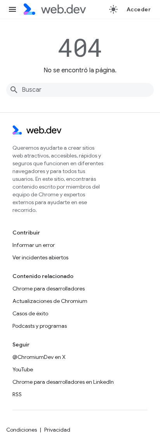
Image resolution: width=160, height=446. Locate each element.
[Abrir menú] (12, 9)
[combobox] (80, 90)
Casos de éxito (30, 313)
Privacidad (57, 430)
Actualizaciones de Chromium (49, 300)
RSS (17, 394)
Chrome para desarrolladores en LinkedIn (63, 381)
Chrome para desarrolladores (48, 288)
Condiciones (21, 430)
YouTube (22, 369)
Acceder (139, 9)
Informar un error (33, 244)
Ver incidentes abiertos (40, 257)
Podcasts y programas (39, 325)
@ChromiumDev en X (39, 356)
